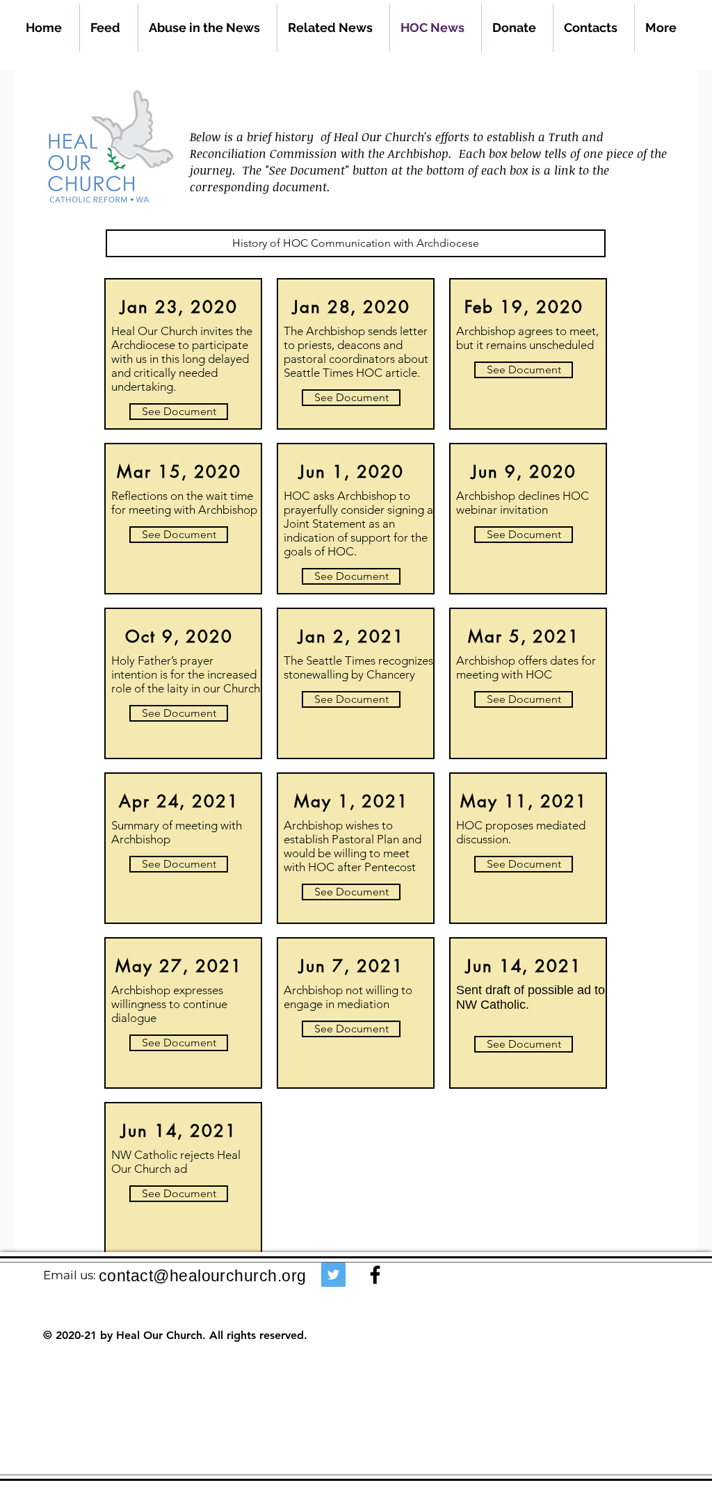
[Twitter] (333, 1275)
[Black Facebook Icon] (375, 1275)
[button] (356, 243)
